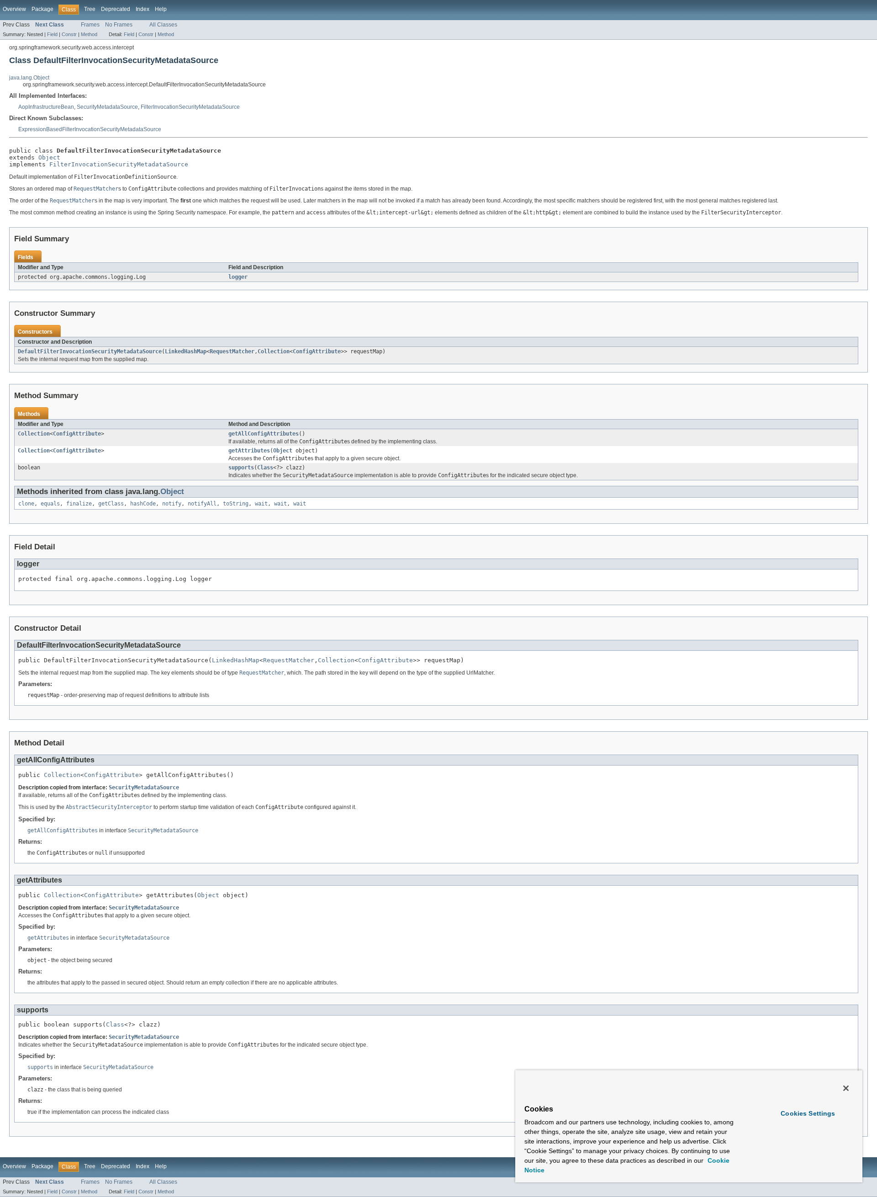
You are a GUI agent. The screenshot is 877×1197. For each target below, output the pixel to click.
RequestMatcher (232, 351)
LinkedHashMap (185, 351)
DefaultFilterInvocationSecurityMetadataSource (90, 351)
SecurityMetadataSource (107, 107)
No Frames (118, 24)
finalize (79, 503)
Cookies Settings (808, 1113)
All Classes (163, 24)
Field (52, 34)
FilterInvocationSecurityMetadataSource (190, 107)
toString (235, 503)
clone (26, 503)
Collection (274, 351)
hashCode (143, 503)
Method (89, 34)
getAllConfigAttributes (263, 434)
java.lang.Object (29, 77)
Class (265, 467)
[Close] (846, 1088)
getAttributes (249, 450)
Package (42, 9)
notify (171, 503)
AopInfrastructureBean (46, 107)
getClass (111, 503)
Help (161, 9)
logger (238, 277)
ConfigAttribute (317, 351)
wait (261, 503)
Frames (90, 24)
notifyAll (202, 503)
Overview (14, 9)
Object (49, 157)
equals (50, 503)
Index (142, 9)
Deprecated (115, 9)
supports (241, 467)
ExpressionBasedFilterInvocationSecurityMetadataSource (89, 129)
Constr (69, 34)
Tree (89, 9)
